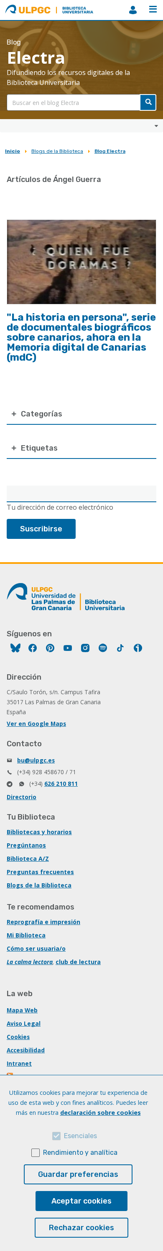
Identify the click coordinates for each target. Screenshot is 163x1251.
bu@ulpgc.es (36, 760)
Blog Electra (109, 151)
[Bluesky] (15, 649)
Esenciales (80, 1136)
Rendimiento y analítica (80, 1152)
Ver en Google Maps (36, 724)
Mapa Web (22, 1010)
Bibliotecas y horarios (39, 832)
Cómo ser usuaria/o (36, 948)
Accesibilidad (26, 1050)
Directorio (21, 797)
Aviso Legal (24, 1023)
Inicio (12, 151)
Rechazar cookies (81, 1227)
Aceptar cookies (81, 1201)
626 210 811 (61, 783)
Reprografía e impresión (43, 922)
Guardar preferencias (78, 1174)
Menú (153, 10)
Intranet (19, 1063)
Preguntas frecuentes (40, 872)
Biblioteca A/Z (28, 858)
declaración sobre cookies (100, 1112)
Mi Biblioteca (26, 935)
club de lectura (78, 962)
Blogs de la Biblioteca (57, 151)
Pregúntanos (26, 845)
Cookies (18, 1037)
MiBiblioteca (133, 10)
